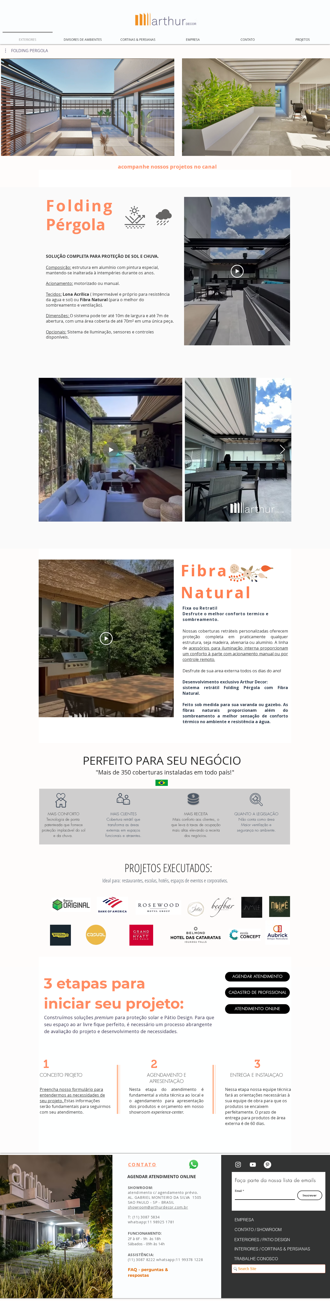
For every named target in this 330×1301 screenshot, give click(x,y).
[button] (26, 50)
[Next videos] (323, 106)
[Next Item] (282, 450)
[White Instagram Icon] (238, 1164)
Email (238, 1190)
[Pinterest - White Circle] (267, 1164)
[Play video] (237, 271)
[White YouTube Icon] (253, 1164)
